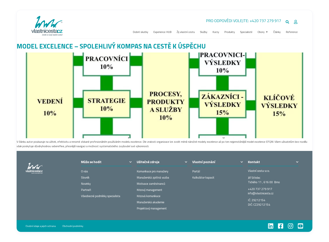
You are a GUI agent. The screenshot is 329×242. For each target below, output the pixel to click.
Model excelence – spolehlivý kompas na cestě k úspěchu (111, 46)
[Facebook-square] (281, 226)
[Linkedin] (271, 226)
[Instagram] (291, 226)
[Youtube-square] (300, 226)
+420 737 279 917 (265, 21)
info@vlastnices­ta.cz (260, 193)
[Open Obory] (266, 32)
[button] (287, 22)
